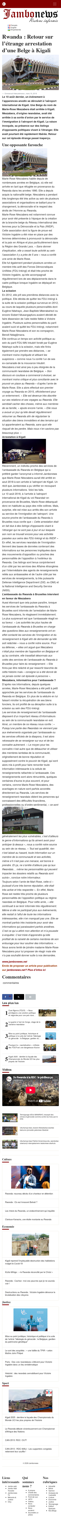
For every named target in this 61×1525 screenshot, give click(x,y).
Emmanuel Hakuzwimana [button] (15, 93)
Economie (52, 1499)
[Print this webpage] (30, 997)
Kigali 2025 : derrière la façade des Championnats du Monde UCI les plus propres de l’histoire (29, 1419)
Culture (51, 1497)
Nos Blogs (52, 1510)
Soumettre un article (33, 1513)
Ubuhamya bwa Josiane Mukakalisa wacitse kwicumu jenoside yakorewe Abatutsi (37, 1128)
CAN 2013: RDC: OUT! (16, 1440)
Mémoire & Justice (12, 1498)
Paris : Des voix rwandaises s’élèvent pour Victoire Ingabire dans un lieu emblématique (28, 1363)
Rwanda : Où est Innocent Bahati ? (21, 1202)
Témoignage (53, 1504)
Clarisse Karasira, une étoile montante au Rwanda (28, 1219)
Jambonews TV (12, 1494)
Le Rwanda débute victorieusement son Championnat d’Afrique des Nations (30, 1430)
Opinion (52, 1490)
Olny (9, 1501)
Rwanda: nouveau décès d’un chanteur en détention (29, 1193)
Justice (51, 1501)
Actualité (52, 1486)
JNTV (30, 1499)
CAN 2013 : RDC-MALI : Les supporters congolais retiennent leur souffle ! (28, 1450)
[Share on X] (19, 997)
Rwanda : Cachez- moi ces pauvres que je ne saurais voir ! (30, 1282)
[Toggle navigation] (55, 4)
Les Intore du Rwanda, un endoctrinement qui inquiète (30, 1210)
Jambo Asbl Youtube (12, 1489)
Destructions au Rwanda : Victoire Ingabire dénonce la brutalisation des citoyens (30, 1293)
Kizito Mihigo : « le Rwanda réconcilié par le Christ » (29, 1272)
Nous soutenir (31, 1509)
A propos (31, 1490)
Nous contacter (31, 1504)
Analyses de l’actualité (53, 1494)
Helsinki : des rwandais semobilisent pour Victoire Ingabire (28, 1375)
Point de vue (33, 1497)
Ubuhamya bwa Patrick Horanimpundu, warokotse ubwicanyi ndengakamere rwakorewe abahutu (39, 1142)
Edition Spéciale (52, 1507)
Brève (51, 1488)
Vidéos (30, 1501)
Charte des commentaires (33, 1493)
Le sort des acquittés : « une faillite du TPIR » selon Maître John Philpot (28, 1352)
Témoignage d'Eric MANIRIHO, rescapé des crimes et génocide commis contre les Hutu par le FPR (39, 1116)
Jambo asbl (12, 1486)
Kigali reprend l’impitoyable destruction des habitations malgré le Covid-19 (30, 1262)
